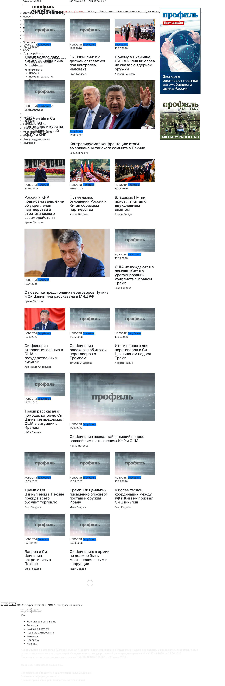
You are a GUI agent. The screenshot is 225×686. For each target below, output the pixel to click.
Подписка (33, 639)
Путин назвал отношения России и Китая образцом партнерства (88, 203)
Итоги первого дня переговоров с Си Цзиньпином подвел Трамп (133, 351)
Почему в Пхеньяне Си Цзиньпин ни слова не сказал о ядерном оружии (135, 63)
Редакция (32, 625)
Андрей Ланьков (125, 73)
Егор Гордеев (78, 73)
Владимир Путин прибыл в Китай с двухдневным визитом (130, 203)
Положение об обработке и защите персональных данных (56, 672)
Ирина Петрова (33, 222)
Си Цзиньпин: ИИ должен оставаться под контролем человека (87, 63)
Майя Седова (32, 432)
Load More (90, 583)
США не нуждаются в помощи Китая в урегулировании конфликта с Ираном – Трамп (135, 275)
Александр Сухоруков (38, 366)
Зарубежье (44, 44)
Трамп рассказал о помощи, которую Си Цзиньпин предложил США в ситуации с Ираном (43, 419)
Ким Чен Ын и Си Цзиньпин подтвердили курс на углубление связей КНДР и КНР (43, 126)
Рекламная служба (38, 628)
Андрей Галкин (33, 70)
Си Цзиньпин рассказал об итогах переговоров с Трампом (88, 351)
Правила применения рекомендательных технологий (53, 680)
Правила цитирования (40, 632)
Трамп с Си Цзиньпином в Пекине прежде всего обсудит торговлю (44, 496)
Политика (43, 184)
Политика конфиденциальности (40, 676)
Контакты (32, 636)
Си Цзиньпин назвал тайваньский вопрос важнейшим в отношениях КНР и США (107, 438)
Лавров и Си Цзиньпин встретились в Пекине (37, 557)
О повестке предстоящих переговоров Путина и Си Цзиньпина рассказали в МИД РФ (66, 294)
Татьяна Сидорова (81, 362)
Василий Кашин (79, 152)
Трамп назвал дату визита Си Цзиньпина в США (43, 61)
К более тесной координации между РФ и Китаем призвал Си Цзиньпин (134, 496)
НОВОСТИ (30, 44)
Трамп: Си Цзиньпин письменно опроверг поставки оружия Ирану (88, 496)
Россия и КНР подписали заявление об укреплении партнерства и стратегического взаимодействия (44, 207)
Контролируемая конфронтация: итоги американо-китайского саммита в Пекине (107, 146)
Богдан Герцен (123, 214)
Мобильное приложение (41, 621)
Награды (32, 643)
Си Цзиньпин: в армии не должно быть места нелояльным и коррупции (89, 557)
